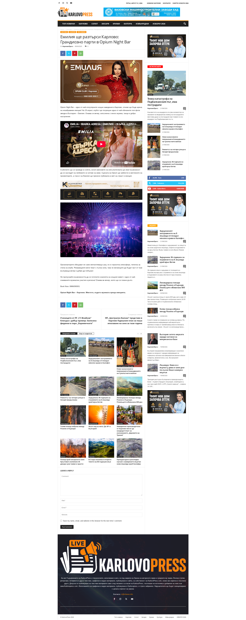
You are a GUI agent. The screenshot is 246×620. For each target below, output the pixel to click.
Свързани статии (68, 333)
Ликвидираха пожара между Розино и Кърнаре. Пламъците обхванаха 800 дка (129, 399)
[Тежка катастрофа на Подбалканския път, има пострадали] (73, 347)
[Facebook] (59, 3)
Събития (72, 32)
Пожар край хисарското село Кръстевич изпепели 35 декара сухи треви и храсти (72, 461)
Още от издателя (85, 333)
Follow (181, 183)
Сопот (94, 23)
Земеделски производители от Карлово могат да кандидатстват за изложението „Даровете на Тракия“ (128, 430)
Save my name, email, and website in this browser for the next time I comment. (92, 521)
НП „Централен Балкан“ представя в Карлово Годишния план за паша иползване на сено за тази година (123, 321)
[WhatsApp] (80, 53)
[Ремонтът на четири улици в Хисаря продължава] (73, 386)
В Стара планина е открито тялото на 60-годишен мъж (100, 460)
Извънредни (142, 23)
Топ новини (68, 23)
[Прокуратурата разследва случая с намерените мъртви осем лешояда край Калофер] (129, 448)
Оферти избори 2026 (180, 3)
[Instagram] (63, 3)
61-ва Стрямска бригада (125, 366)
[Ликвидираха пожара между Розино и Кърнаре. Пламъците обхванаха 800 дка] (129, 386)
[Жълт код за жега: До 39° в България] (101, 415)
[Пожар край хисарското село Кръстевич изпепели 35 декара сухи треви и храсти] (73, 448)
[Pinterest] (74, 53)
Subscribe (180, 189)
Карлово (83, 23)
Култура (128, 23)
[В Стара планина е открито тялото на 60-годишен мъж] (101, 448)
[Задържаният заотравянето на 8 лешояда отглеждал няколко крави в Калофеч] (101, 347)
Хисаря (105, 23)
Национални (93, 423)
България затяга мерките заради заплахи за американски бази (172, 336)
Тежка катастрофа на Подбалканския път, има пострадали (70, 360)
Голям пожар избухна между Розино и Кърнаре (72, 427)
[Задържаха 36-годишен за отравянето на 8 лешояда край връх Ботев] (101, 386)
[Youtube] (71, 3)
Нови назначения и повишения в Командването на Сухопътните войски (129, 371)
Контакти (167, 3)
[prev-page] (138, 333)
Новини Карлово (154, 3)
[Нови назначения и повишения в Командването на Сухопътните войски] (129, 352)
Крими (116, 23)
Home (62, 29)
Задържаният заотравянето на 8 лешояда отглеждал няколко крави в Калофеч (100, 360)
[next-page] (141, 333)
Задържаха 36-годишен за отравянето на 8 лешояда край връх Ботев (99, 399)
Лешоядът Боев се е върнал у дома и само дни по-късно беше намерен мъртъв (172, 369)
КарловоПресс (68, 46)
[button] (184, 24)
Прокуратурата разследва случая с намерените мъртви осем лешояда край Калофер (129, 461)
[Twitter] (67, 3)
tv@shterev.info (127, 594)
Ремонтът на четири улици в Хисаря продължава (72, 398)
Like (182, 178)
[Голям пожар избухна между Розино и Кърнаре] (73, 415)
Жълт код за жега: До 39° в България (100, 427)
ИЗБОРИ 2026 (159, 23)
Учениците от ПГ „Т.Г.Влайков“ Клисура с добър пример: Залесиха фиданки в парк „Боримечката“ (78, 321)
